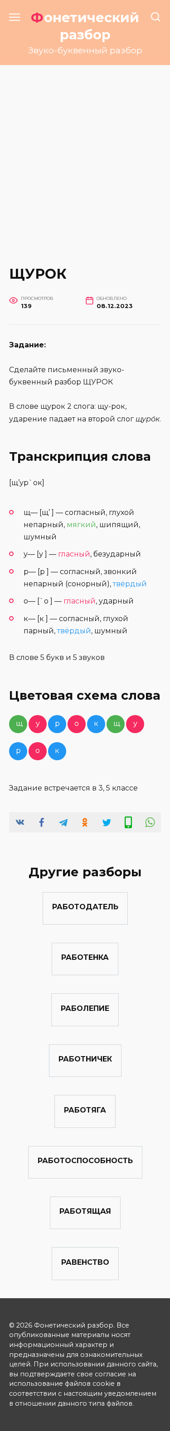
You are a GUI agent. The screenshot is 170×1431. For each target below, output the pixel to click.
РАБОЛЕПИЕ (85, 1008)
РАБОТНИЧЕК (85, 1059)
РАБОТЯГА (85, 1109)
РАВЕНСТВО (85, 1262)
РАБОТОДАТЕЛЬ (85, 907)
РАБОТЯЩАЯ (85, 1211)
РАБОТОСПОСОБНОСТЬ (85, 1160)
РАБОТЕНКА (85, 957)
